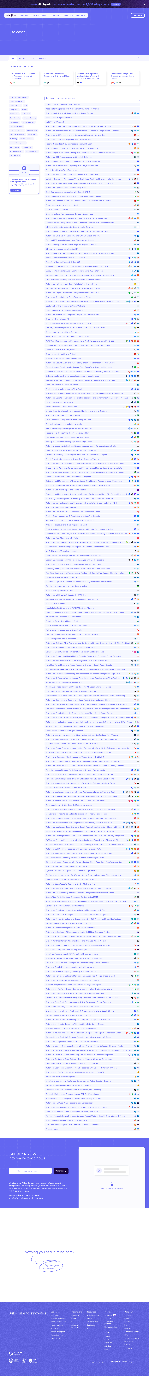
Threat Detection (57, 1335)
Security (127, 1322)
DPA (126, 1325)
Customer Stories (93, 1322)
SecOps (107, 1336)
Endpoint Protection (58, 1318)
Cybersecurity (76, 1315)
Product (45, 15)
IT (72, 1322)
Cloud (73, 1318)
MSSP (106, 1349)
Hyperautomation (110, 1327)
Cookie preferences (131, 1338)
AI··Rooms (107, 1318)
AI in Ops (107, 1346)
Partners (127, 1345)
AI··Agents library (93, 1315)
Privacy (127, 1328)
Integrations (25, 15)
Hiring (126, 1318)
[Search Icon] (138, 57)
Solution (56, 15)
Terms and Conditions (132, 1332)
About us (127, 1315)
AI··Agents (108, 1315)
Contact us (128, 1348)
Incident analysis (57, 1325)
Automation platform (108, 1323)
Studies (89, 1318)
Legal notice (128, 1341)
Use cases (35, 15)
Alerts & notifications (58, 1322)
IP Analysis (54, 1328)
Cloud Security (56, 1315)
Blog (88, 1328)
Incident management (58, 1332)
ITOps (106, 1339)
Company (79, 15)
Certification (91, 1325)
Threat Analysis (56, 1338)
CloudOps (108, 1343)
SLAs (126, 1335)
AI (72, 1331)
